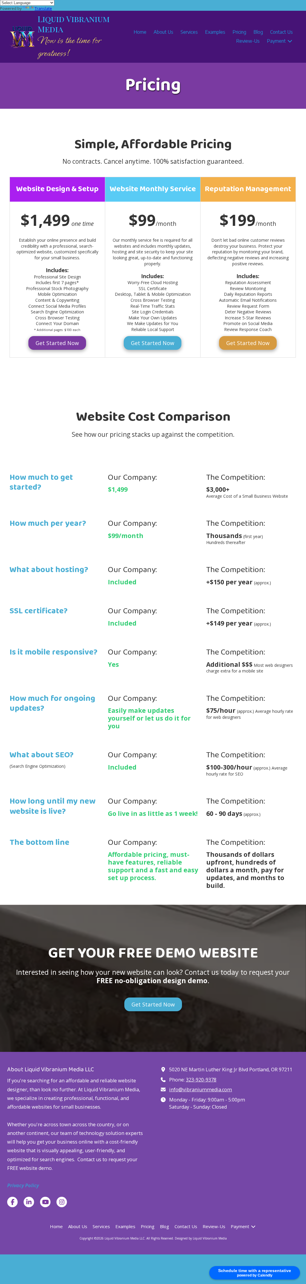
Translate (43, 8)
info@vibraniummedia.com (200, 1089)
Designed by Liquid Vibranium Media (201, 1238)
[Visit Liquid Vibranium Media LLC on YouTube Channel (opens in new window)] (45, 1202)
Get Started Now (57, 343)
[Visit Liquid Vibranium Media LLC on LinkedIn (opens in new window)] (29, 1202)
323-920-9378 (201, 1079)
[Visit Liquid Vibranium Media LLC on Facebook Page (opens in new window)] (12, 1202)
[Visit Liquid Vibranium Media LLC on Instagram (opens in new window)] (61, 1202)
